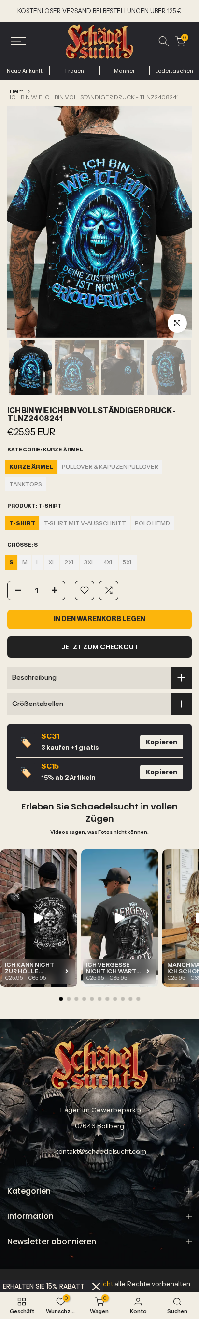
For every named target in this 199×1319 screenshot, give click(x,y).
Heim (17, 91)
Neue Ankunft (25, 71)
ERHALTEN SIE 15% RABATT (44, 1286)
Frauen (74, 71)
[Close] (96, 1286)
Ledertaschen (174, 71)
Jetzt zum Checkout (99, 647)
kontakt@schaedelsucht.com (100, 1151)
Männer (124, 71)
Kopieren (161, 742)
